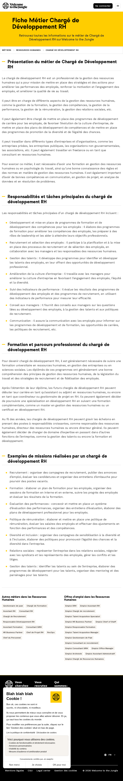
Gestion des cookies (65, 770)
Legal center (43, 770)
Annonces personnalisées (20, 746)
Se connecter (103, 6)
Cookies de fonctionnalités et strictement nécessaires (32, 743)
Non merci (14, 764)
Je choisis (37, 764)
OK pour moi (59, 764)
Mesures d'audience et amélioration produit (28, 752)
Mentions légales (14, 770)
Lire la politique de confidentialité (20, 733)
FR (110, 754)
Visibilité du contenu (18, 749)
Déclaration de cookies (47, 733)
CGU (30, 770)
